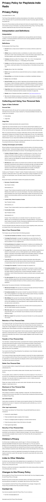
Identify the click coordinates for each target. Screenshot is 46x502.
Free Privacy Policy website (35, 175)
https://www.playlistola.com (35, 93)
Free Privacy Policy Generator (24, 27)
